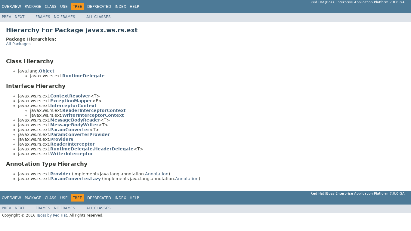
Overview (11, 7)
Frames (43, 17)
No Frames (64, 17)
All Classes (98, 17)
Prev (6, 17)
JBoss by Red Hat (52, 215)
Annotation (156, 173)
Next (19, 17)
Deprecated (99, 7)
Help (134, 7)
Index (120, 7)
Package (33, 7)
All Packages (18, 44)
